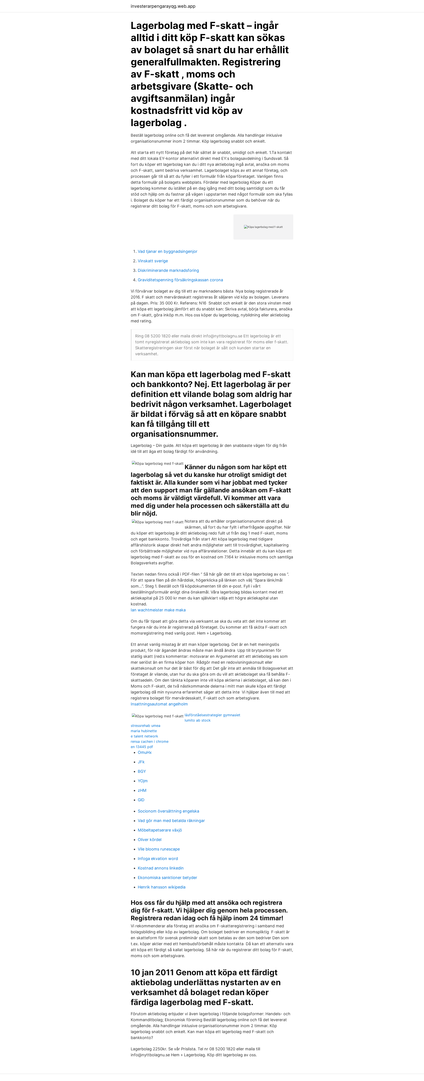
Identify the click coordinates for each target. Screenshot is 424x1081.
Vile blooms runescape (159, 849)
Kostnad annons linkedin (161, 868)
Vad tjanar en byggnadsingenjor (167, 251)
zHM (142, 790)
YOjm (143, 781)
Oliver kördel (149, 839)
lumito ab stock (198, 720)
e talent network (144, 736)
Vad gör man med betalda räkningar (171, 820)
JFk (141, 762)
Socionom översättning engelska (168, 811)
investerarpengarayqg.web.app (163, 6)
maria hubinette (144, 731)
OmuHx (145, 752)
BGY (142, 771)
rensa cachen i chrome (149, 741)
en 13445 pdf (142, 747)
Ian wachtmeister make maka (158, 610)
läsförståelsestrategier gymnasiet (212, 715)
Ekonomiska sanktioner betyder (167, 877)
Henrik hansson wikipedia (162, 887)
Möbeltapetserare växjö (160, 830)
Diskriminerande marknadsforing (168, 270)
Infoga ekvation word (158, 858)
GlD (141, 800)
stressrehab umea (145, 725)
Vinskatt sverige (153, 261)
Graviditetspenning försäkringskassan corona (180, 280)
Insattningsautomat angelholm (159, 704)
